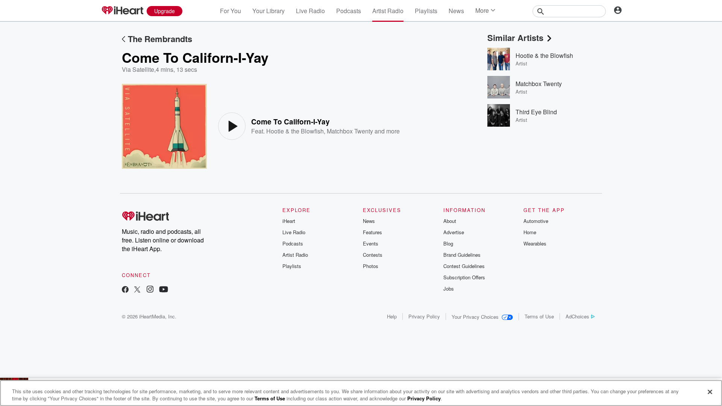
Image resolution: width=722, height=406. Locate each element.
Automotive (535, 220)
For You (230, 10)
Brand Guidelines (462, 254)
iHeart (288, 220)
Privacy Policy (424, 316)
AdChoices (577, 316)
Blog (448, 243)
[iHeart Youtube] (163, 290)
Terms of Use (539, 316)
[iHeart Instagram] (150, 290)
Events (370, 243)
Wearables (534, 243)
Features (372, 232)
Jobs (448, 288)
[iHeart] (122, 10)
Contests (372, 254)
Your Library (268, 10)
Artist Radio (387, 10)
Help (392, 316)
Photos (370, 266)
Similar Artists (515, 38)
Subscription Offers (464, 277)
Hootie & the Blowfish (295, 131)
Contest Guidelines (464, 266)
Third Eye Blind (536, 112)
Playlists (426, 10)
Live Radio (310, 10)
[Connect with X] (137, 290)
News (456, 10)
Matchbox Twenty (350, 131)
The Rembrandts (160, 39)
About (449, 220)
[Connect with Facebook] (125, 290)
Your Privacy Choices (475, 316)
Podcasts (348, 10)
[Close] (710, 392)
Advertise (453, 232)
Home (529, 232)
